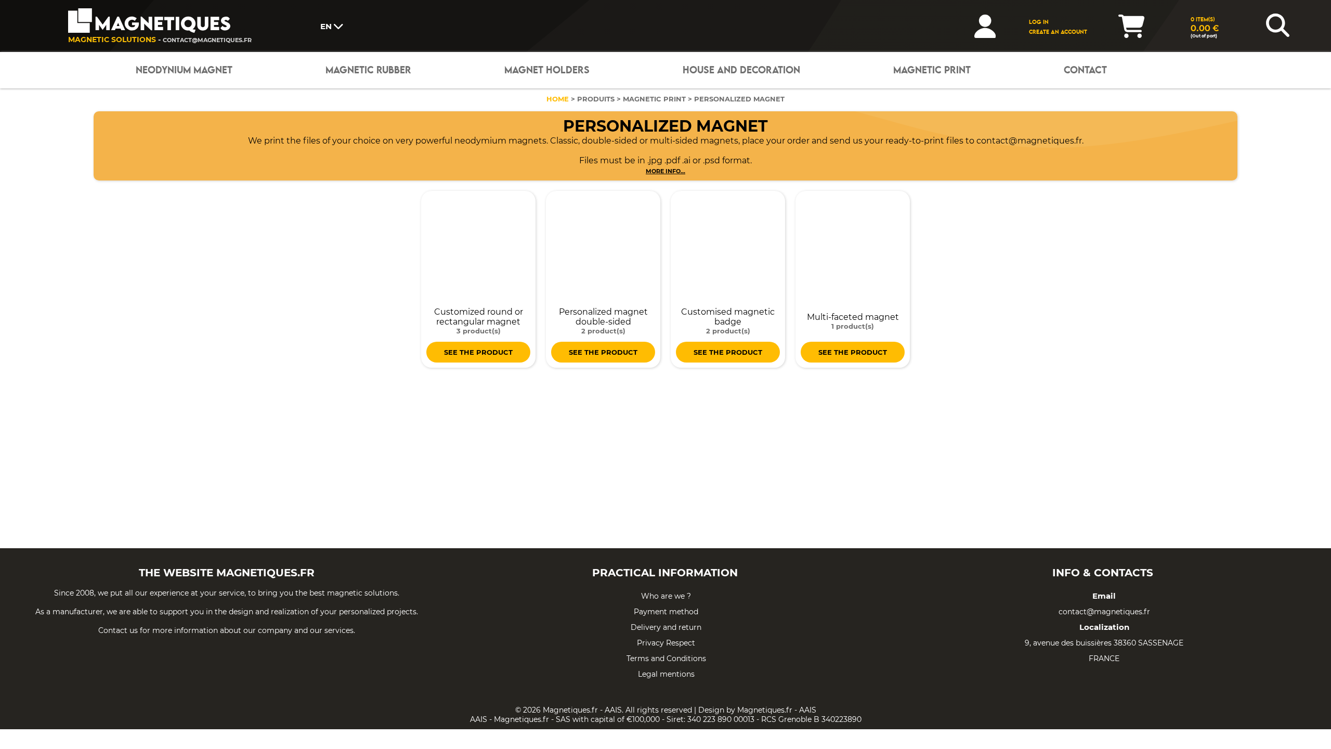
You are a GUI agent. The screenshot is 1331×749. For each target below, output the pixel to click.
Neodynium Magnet (184, 70)
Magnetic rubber (368, 70)
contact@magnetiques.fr (207, 40)
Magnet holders (547, 70)
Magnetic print (932, 70)
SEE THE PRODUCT (478, 352)
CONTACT (1085, 70)
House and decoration (741, 70)
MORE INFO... (665, 171)
